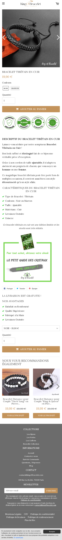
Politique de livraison (15, 517)
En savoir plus (18, 537)
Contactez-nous (31, 456)
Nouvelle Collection (31, 444)
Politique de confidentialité (31, 500)
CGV (26, 514)
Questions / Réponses (31, 462)
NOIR (6, 88)
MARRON (15, 88)
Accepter (52, 531)
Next (58, 37)
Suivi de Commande (31, 459)
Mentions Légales (13, 514)
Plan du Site (30, 520)
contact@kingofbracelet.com (31, 475)
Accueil (31, 453)
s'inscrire (51, 491)
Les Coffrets (31, 440)
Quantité (6, 94)
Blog (31, 466)
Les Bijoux (31, 434)
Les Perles (31, 437)
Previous (4, 37)
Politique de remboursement (40, 517)
